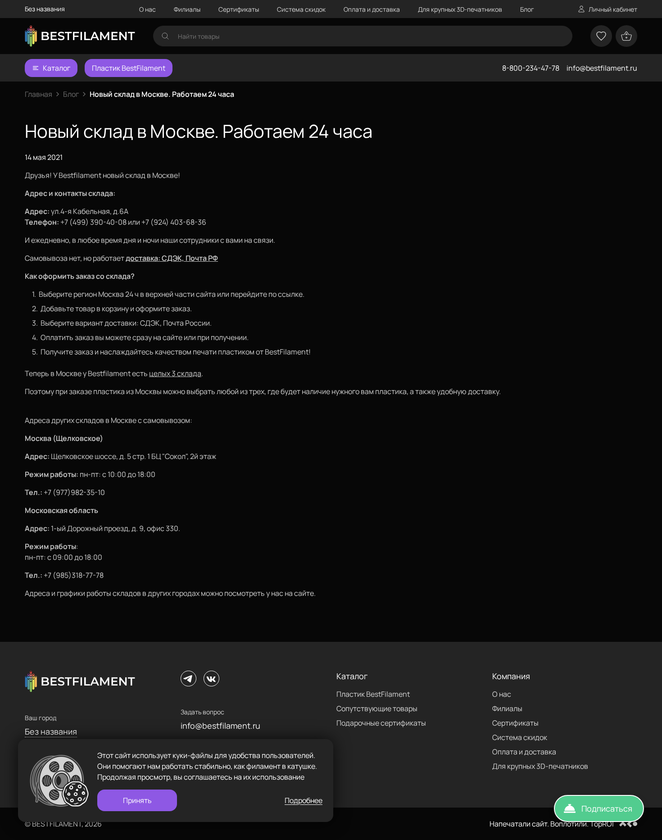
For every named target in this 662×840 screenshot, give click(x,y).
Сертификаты (238, 9)
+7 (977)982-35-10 (74, 492)
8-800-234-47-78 (530, 68)
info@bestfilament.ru (602, 68)
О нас (147, 9)
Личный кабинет (613, 9)
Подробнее (303, 800)
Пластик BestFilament (128, 68)
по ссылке (285, 294)
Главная (38, 94)
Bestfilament (80, 175)
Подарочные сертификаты (381, 723)
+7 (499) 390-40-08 (93, 222)
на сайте (299, 593)
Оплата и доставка (372, 9)
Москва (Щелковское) (64, 438)
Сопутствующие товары (376, 708)
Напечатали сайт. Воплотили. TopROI (552, 824)
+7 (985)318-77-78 (74, 575)
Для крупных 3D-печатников (460, 9)
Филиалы (187, 9)
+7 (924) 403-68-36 (173, 222)
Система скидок (301, 9)
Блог (527, 9)
